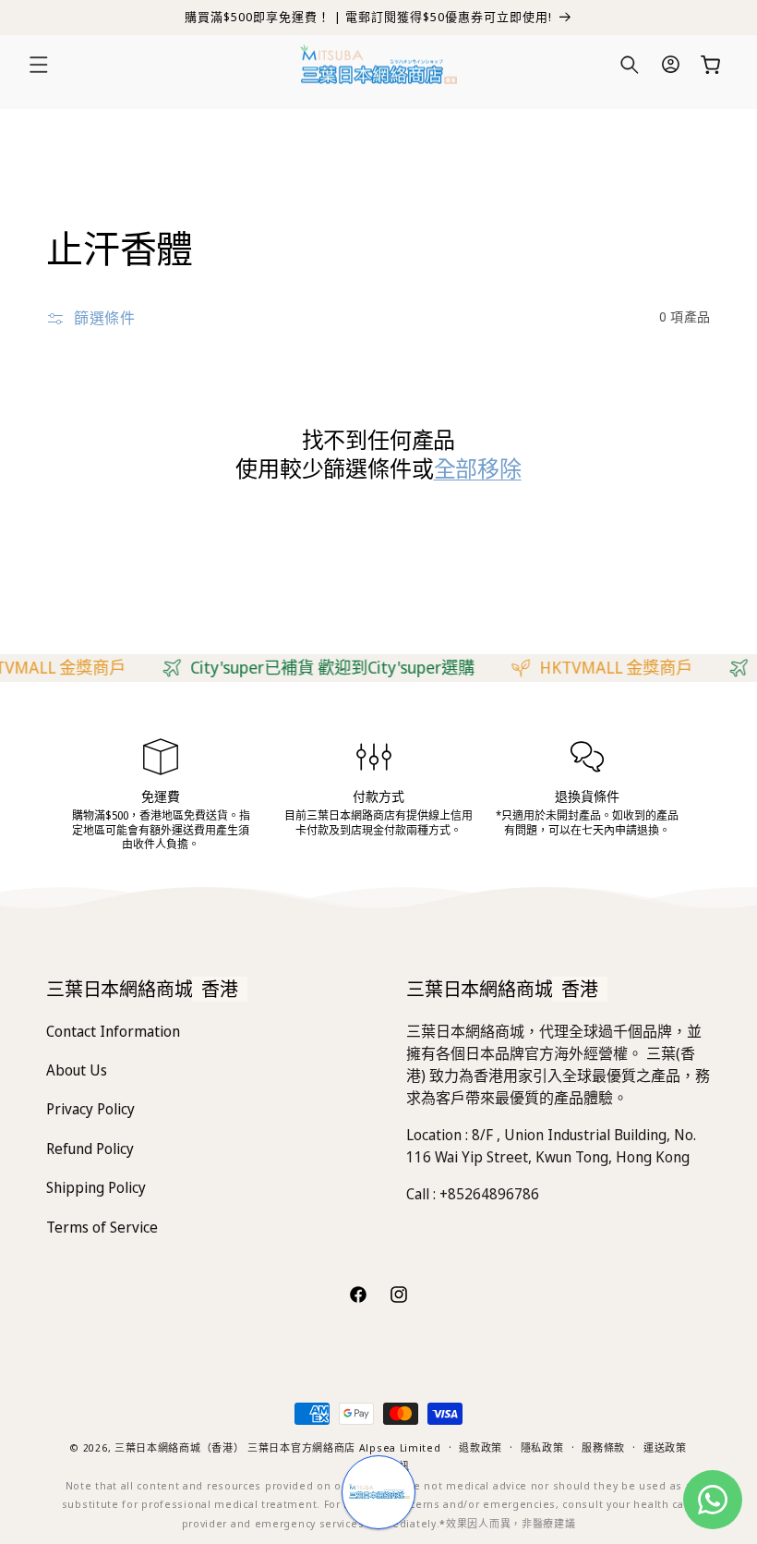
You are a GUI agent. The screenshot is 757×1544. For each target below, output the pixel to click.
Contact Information (113, 1031)
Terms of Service (102, 1227)
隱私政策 (542, 1447)
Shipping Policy (96, 1187)
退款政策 (480, 1447)
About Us (76, 1070)
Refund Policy (90, 1148)
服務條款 (603, 1447)
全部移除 (478, 468)
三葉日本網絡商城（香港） (179, 1447)
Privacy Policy (90, 1109)
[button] (38, 64)
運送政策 (665, 1447)
